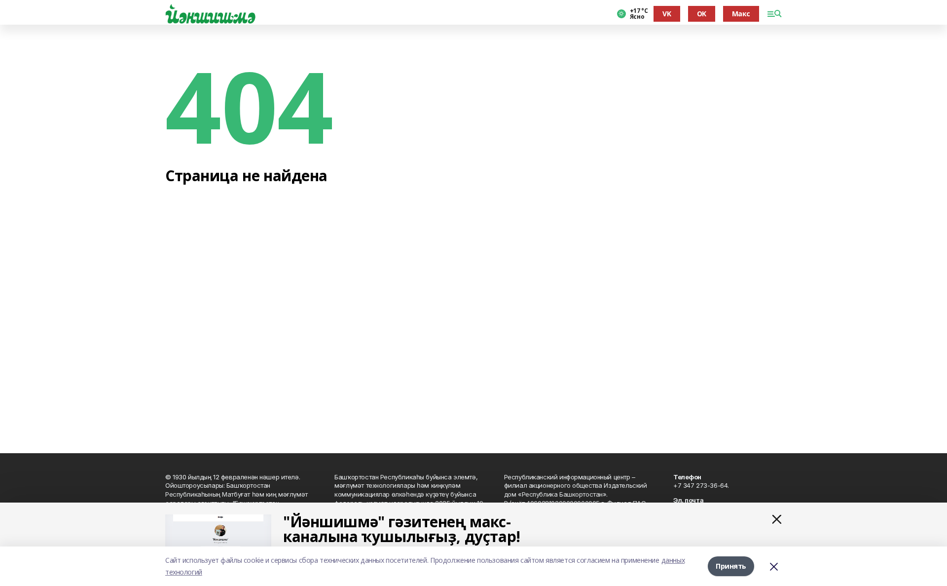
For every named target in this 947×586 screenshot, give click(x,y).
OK (701, 13)
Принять (731, 566)
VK (666, 13)
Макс (741, 13)
